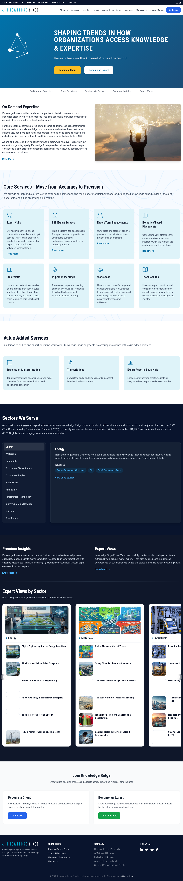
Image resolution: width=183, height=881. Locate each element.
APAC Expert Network (104, 853)
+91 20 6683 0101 (16, 2)
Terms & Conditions (57, 853)
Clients (86, 10)
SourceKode (127, 876)
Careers (161, 10)
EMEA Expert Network (104, 857)
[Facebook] (157, 850)
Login (178, 2)
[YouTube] (152, 850)
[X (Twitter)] (146, 850)
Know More (8, 572)
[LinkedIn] (141, 850)
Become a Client (67, 70)
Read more (12, 253)
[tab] (24, 446)
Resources (129, 10)
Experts (152, 10)
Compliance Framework (59, 857)
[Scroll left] (3, 677)
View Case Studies (64, 477)
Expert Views (115, 10)
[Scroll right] (179, 677)
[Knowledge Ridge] (20, 10)
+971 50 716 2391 (41, 2)
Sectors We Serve (95, 91)
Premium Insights (100, 10)
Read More (8, 159)
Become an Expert (99, 70)
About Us (64, 10)
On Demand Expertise (41, 91)
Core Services (69, 91)
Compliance (141, 10)
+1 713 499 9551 (69, 2)
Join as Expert (109, 815)
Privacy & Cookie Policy (58, 849)
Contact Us (173, 10)
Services (75, 10)
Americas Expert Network (105, 861)
